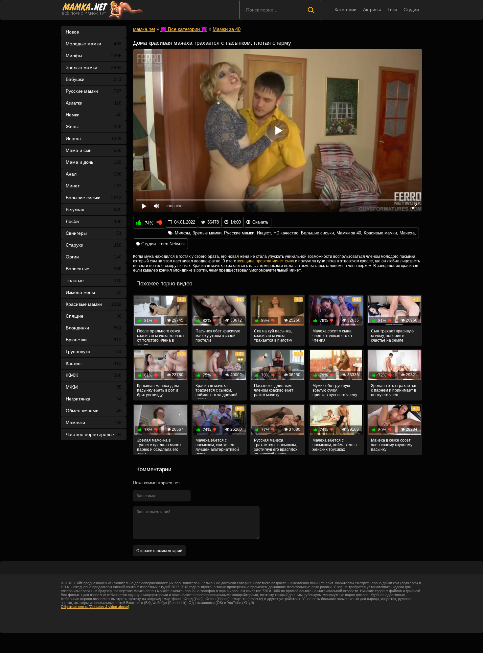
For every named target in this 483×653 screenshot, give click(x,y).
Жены (94, 126)
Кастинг (94, 363)
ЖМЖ (94, 375)
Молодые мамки (94, 43)
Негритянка (94, 398)
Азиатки (94, 103)
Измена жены (94, 292)
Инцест (264, 232)
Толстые (94, 280)
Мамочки (94, 422)
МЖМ (94, 387)
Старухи (94, 245)
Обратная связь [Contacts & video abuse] (95, 607)
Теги (392, 9)
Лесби (94, 221)
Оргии (94, 256)
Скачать (260, 222)
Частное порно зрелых (94, 434)
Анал (94, 174)
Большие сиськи (94, 197)
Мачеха (407, 232)
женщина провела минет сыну (265, 261)
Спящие (94, 316)
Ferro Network (171, 243)
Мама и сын (94, 150)
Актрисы (372, 9)
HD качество (285, 232)
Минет (94, 185)
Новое (72, 32)
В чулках (94, 209)
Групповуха (94, 351)
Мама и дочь (94, 162)
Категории (345, 9)
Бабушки (94, 79)
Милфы (94, 55)
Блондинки (94, 327)
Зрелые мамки (94, 67)
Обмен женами (94, 410)
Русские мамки (94, 91)
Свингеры (94, 233)
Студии (411, 9)
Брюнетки (94, 339)
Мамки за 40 (348, 232)
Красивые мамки (94, 304)
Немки (94, 114)
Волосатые (94, 268)
